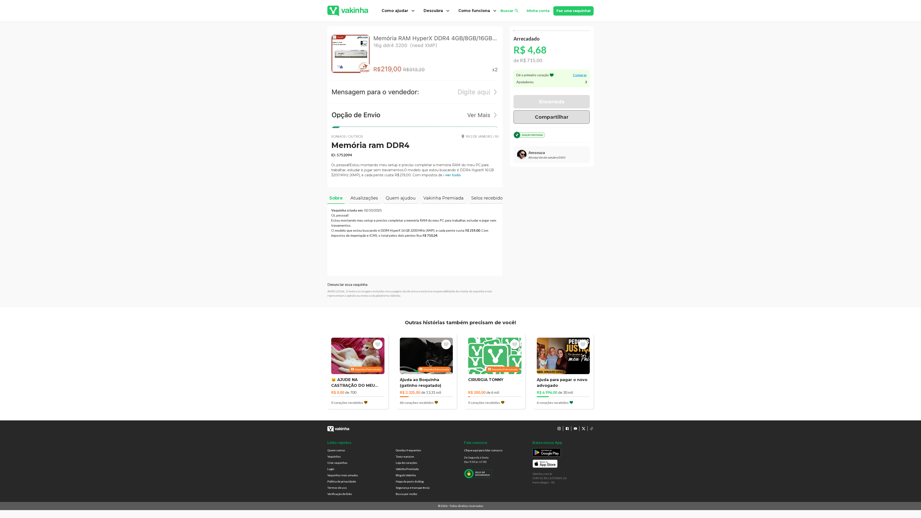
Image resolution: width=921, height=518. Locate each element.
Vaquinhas (334, 456)
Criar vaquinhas (337, 463)
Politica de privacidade (341, 481)
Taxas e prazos (405, 456)
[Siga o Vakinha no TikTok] (592, 428)
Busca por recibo (406, 494)
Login (330, 469)
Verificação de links (339, 494)
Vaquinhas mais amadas (342, 475)
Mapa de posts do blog (410, 481)
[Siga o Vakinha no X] (583, 428)
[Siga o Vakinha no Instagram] (559, 428)
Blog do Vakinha (406, 475)
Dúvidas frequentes (408, 450)
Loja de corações (406, 463)
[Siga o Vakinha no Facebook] (567, 428)
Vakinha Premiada (407, 469)
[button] (415, 79)
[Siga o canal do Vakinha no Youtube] (575, 428)
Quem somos (336, 450)
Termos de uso (337, 487)
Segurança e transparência (413, 487)
